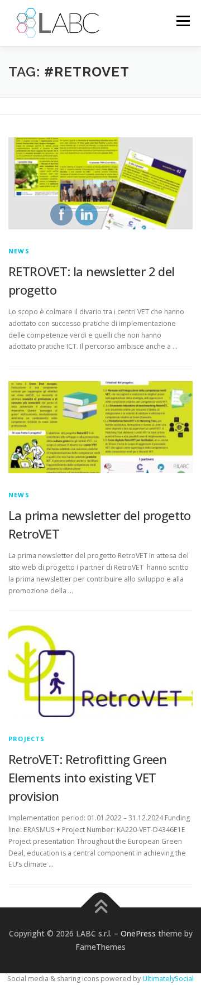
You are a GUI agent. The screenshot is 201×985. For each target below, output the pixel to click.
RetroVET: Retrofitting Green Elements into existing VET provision (87, 777)
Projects (26, 738)
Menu (182, 21)
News (19, 251)
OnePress (138, 933)
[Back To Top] (101, 908)
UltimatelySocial (168, 978)
